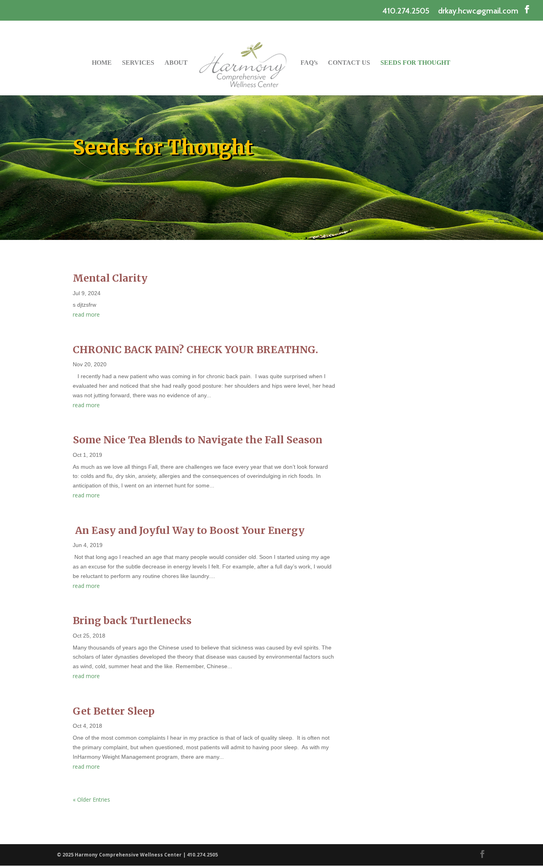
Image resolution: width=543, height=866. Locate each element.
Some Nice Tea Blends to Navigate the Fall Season (197, 439)
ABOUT (176, 63)
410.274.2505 (405, 10)
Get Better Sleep (114, 711)
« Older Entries (91, 799)
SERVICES (138, 63)
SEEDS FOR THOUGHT (415, 63)
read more (86, 314)
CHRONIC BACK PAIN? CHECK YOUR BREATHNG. (195, 349)
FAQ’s (309, 63)
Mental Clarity (110, 278)
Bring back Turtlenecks (132, 620)
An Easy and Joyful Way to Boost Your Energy (188, 530)
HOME (102, 63)
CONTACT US (349, 63)
